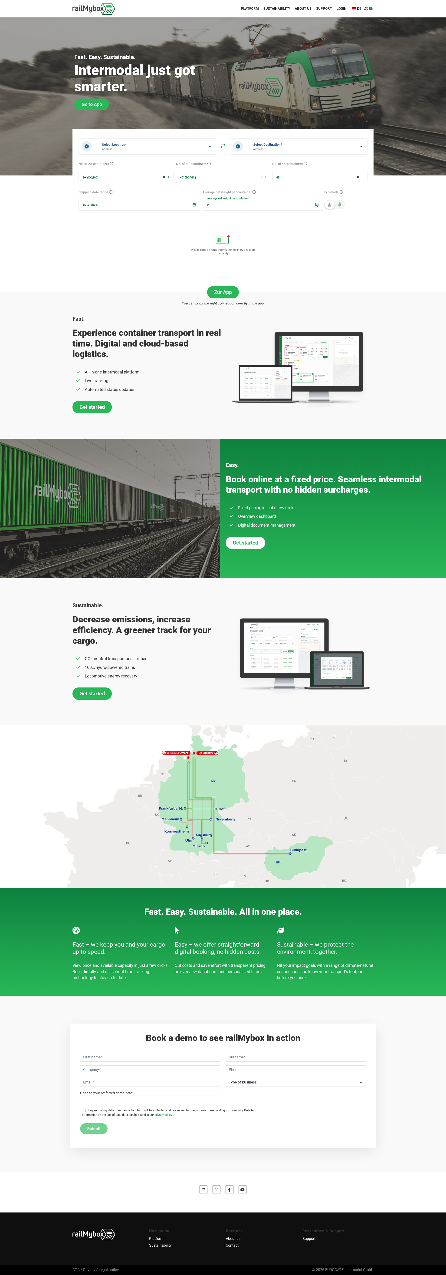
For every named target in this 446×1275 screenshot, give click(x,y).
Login (342, 9)
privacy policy (163, 1114)
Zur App (223, 292)
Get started (92, 407)
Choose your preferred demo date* (107, 1093)
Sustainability (276, 9)
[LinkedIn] (203, 1189)
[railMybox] (93, 9)
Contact (232, 1245)
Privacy (89, 1270)
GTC (76, 1270)
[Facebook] (229, 1189)
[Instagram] (216, 1189)
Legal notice (109, 1270)
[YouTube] (242, 1189)
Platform (250, 9)
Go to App (92, 104)
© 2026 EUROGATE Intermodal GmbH (343, 1270)
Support (324, 9)
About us (303, 9)
